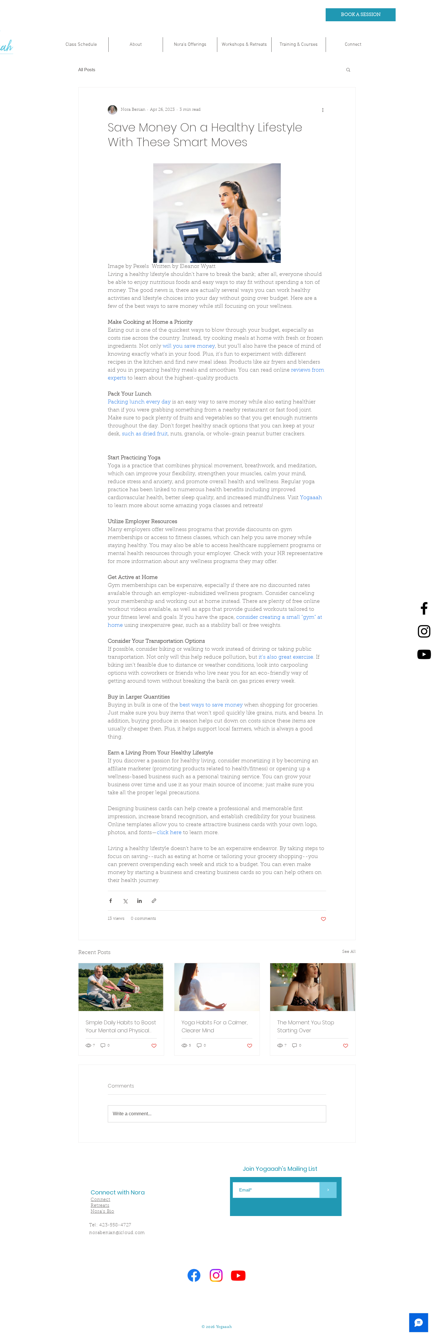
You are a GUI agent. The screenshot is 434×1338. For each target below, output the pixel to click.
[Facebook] (424, 608)
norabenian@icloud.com (117, 1233)
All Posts (86, 69)
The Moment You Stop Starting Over (305, 1026)
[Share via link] (154, 901)
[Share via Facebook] (110, 901)
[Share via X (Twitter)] (125, 901)
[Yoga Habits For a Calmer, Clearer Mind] (217, 987)
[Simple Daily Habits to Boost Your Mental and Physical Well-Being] (121, 987)
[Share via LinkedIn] (139, 901)
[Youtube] (424, 654)
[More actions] (322, 109)
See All (349, 952)
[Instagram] (424, 631)
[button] (348, 69)
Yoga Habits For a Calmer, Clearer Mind (215, 1026)
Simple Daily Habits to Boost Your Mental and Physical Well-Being (121, 1026)
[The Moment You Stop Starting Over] (312, 987)
